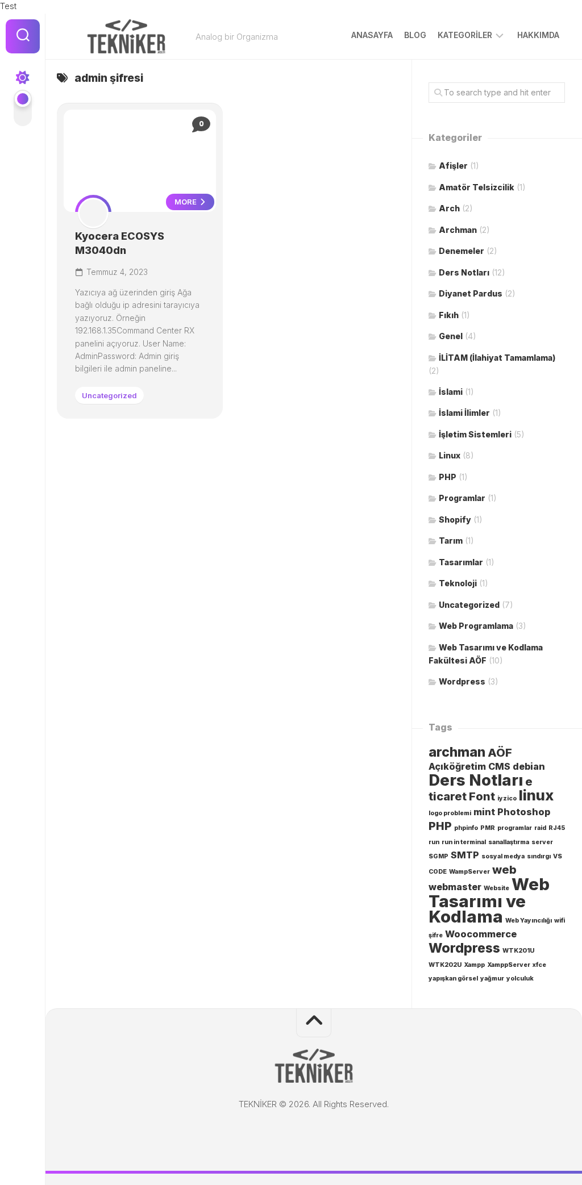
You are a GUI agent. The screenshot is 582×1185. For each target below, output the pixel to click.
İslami (451, 392)
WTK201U (518, 950)
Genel (451, 336)
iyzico (507, 798)
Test (8, 6)
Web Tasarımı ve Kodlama (489, 900)
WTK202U (445, 965)
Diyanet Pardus (470, 293)
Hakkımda (538, 35)
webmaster (455, 886)
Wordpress (462, 681)
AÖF (500, 753)
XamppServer (508, 965)
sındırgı (539, 856)
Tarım (451, 540)
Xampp (474, 965)
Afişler (453, 165)
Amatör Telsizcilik (476, 187)
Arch (449, 208)
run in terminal (464, 842)
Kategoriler (465, 35)
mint (484, 811)
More (186, 201)
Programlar (462, 498)
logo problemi (450, 813)
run (434, 842)
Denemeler (461, 251)
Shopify (455, 519)
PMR (487, 828)
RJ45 (556, 828)
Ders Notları (464, 272)
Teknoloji (458, 583)
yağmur (492, 978)
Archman (458, 230)
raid (540, 828)
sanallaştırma (508, 842)
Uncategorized (109, 395)
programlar (514, 828)
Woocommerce (481, 934)
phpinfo (466, 828)
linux (536, 795)
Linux (449, 455)
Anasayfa (372, 35)
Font (482, 796)
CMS (499, 766)
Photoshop (523, 811)
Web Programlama (476, 626)
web (504, 870)
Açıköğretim (457, 766)
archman (457, 752)
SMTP (465, 855)
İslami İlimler (464, 413)
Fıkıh (449, 315)
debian (529, 766)
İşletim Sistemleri (475, 434)
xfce (539, 965)
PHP (447, 477)
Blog (415, 35)
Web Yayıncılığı (528, 920)
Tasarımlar (461, 562)
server (542, 842)
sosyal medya (503, 856)
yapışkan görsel (453, 978)
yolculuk (520, 978)
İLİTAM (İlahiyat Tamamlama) (497, 357)
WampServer (469, 871)
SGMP (438, 856)
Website (496, 888)
